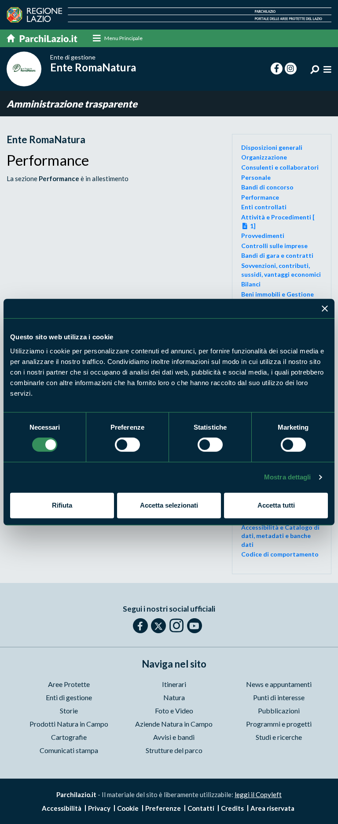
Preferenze (163, 808)
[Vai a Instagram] (176, 625)
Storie (69, 710)
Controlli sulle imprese (274, 245)
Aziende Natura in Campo (174, 724)
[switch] (127, 445)
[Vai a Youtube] (194, 625)
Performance (260, 197)
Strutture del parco (174, 750)
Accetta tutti (276, 505)
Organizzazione (264, 157)
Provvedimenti (262, 235)
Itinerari (174, 684)
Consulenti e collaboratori (280, 167)
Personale (256, 177)
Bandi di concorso (267, 187)
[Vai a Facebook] (140, 625)
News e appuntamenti (279, 684)
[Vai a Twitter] (158, 625)
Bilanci (251, 284)
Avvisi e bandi (174, 737)
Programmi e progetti (279, 724)
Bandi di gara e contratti (277, 255)
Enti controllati (264, 207)
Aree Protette (69, 684)
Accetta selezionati (169, 505)
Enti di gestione (69, 697)
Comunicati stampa (69, 750)
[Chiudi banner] (325, 308)
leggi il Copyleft (258, 794)
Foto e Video (174, 710)
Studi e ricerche (279, 737)
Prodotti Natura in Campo (68, 724)
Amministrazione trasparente (72, 104)
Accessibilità (61, 808)
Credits (232, 808)
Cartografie (69, 737)
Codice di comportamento (280, 554)
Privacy (99, 808)
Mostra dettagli (287, 477)
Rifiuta (62, 505)
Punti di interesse (279, 697)
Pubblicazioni (279, 710)
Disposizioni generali (271, 147)
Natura (174, 697)
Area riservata (272, 808)
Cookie (128, 808)
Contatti (200, 808)
